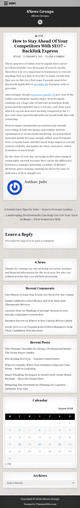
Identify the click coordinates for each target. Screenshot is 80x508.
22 (59, 444)
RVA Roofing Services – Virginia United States (32, 358)
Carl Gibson (12, 294)
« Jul (8, 463)
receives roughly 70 (43, 94)
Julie (18, 56)
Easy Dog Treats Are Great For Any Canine (48, 294)
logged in (25, 240)
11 (20, 437)
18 (19, 444)
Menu (12, 3)
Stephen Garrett (15, 320)
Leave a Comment (56, 56)
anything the (41, 84)
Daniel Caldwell (14, 300)
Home (40, 35)
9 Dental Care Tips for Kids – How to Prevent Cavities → (40, 209)
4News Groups (40, 11)
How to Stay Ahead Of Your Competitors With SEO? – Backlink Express (40, 46)
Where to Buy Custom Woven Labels (50, 320)
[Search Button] (40, 22)
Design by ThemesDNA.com (40, 504)
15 (59, 437)
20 (39, 444)
